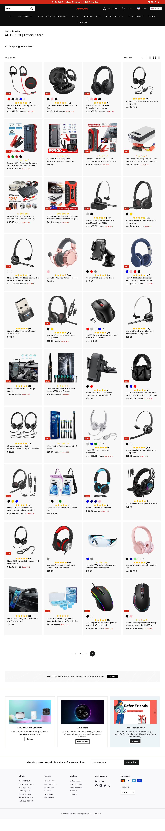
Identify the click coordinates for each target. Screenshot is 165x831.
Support (82, 22)
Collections (16, 31)
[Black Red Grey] (102, 272)
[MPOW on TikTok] (109, 785)
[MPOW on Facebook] (96, 785)
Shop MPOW (49, 781)
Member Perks (50, 784)
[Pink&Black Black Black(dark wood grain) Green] (63, 501)
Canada (73, 794)
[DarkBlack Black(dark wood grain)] (23, 272)
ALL (11, 16)
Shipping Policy (25, 794)
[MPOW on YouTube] (101, 785)
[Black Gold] (63, 329)
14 (87, 654)
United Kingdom (76, 784)
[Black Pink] (142, 616)
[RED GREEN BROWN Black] (23, 157)
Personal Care (91, 16)
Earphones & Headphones (52, 16)
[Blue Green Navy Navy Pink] (102, 501)
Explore (30, 739)
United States (75, 781)
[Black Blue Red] (142, 386)
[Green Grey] (63, 559)
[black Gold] (142, 214)
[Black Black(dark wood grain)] (142, 444)
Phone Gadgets (114, 16)
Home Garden (136, 16)
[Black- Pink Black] (63, 99)
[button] (23, 103)
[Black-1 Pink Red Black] (102, 99)
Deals (75, 16)
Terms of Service (26, 797)
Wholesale (48, 794)
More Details (82, 742)
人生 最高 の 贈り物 (26, 801)
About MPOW (24, 781)
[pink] (63, 272)
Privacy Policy (24, 787)
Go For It (135, 741)
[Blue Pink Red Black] (142, 272)
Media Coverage (26, 784)
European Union (76, 787)
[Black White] (102, 616)
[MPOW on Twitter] (105, 785)
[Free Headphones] (135, 712)
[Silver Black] (102, 214)
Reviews (47, 791)
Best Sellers (25, 16)
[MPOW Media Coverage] (30, 712)
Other (152, 16)
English (156, 8)
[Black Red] (102, 386)
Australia (73, 791)
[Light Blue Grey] (102, 559)
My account (49, 797)
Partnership (49, 787)
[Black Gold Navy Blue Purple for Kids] (23, 501)
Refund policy (24, 791)
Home (7, 31)
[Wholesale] (82, 712)
